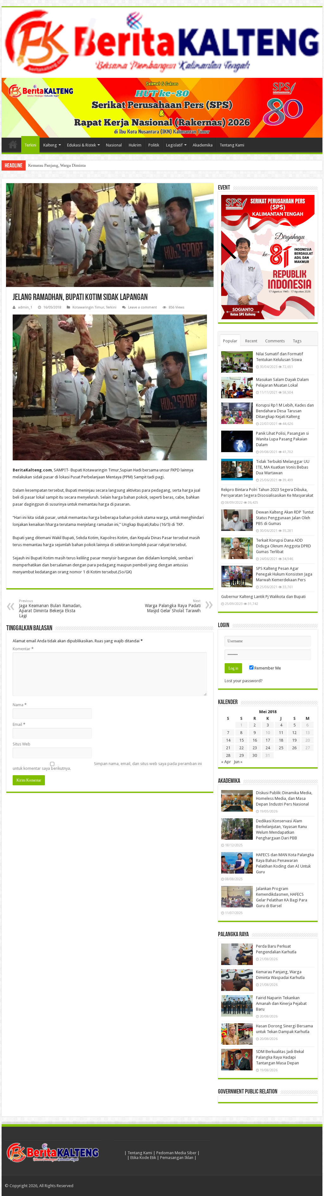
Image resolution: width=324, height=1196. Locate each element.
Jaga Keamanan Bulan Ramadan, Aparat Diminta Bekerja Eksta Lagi (50, 608)
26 (294, 747)
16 (254, 740)
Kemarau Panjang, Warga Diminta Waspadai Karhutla (73, 165)
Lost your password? (244, 680)
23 (254, 747)
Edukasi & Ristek (81, 145)
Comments (275, 341)
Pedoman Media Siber (176, 1152)
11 (281, 732)
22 (241, 747)
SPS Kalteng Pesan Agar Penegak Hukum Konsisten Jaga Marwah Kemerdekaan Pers (284, 574)
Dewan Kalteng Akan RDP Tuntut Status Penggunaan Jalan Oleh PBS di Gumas (285, 518)
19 (294, 740)
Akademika (203, 145)
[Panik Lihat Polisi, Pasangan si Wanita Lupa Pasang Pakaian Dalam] (237, 441)
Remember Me (267, 668)
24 (267, 747)
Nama (20, 704)
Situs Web (21, 744)
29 (241, 755)
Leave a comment (142, 307)
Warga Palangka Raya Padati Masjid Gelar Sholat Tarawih (173, 606)
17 (267, 740)
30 (254, 755)
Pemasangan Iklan (176, 1157)
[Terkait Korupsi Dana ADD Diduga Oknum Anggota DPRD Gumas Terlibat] (237, 548)
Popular (230, 341)
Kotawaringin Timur (88, 307)
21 (228, 747)
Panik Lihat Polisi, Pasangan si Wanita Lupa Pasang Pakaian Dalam (282, 439)
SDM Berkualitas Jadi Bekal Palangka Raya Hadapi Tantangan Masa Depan (280, 1057)
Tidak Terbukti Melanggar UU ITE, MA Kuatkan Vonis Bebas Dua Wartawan (282, 467)
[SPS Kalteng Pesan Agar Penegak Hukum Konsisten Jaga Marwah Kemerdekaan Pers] (237, 576)
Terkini (30, 145)
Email (19, 724)
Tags (297, 341)
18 (281, 740)
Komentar (23, 648)
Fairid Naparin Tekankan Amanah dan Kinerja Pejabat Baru (281, 1003)
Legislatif (174, 145)
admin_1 (25, 307)
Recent (251, 341)
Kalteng (50, 145)
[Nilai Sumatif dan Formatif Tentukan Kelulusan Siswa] (237, 362)
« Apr (226, 761)
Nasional (114, 145)
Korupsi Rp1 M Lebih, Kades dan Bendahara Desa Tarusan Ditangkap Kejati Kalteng (285, 411)
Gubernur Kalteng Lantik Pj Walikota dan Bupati (263, 596)
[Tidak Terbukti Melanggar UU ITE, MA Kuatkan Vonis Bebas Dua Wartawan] (237, 469)
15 (241, 740)
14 (228, 740)
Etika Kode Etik (143, 1157)
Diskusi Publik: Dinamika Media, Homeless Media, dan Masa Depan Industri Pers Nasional (284, 798)
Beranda (13, 144)
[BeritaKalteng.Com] (162, 42)
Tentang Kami (232, 145)
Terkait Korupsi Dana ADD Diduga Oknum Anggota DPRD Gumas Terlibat (283, 546)
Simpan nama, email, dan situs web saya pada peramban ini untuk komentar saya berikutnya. (107, 766)
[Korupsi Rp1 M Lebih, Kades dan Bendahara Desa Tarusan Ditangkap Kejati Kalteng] (237, 413)
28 (228, 755)
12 (294, 732)
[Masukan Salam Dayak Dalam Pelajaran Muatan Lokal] (237, 387)
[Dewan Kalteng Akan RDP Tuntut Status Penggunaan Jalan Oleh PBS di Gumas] (237, 520)
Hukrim (135, 145)
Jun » (238, 761)
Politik (153, 145)
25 (281, 747)
